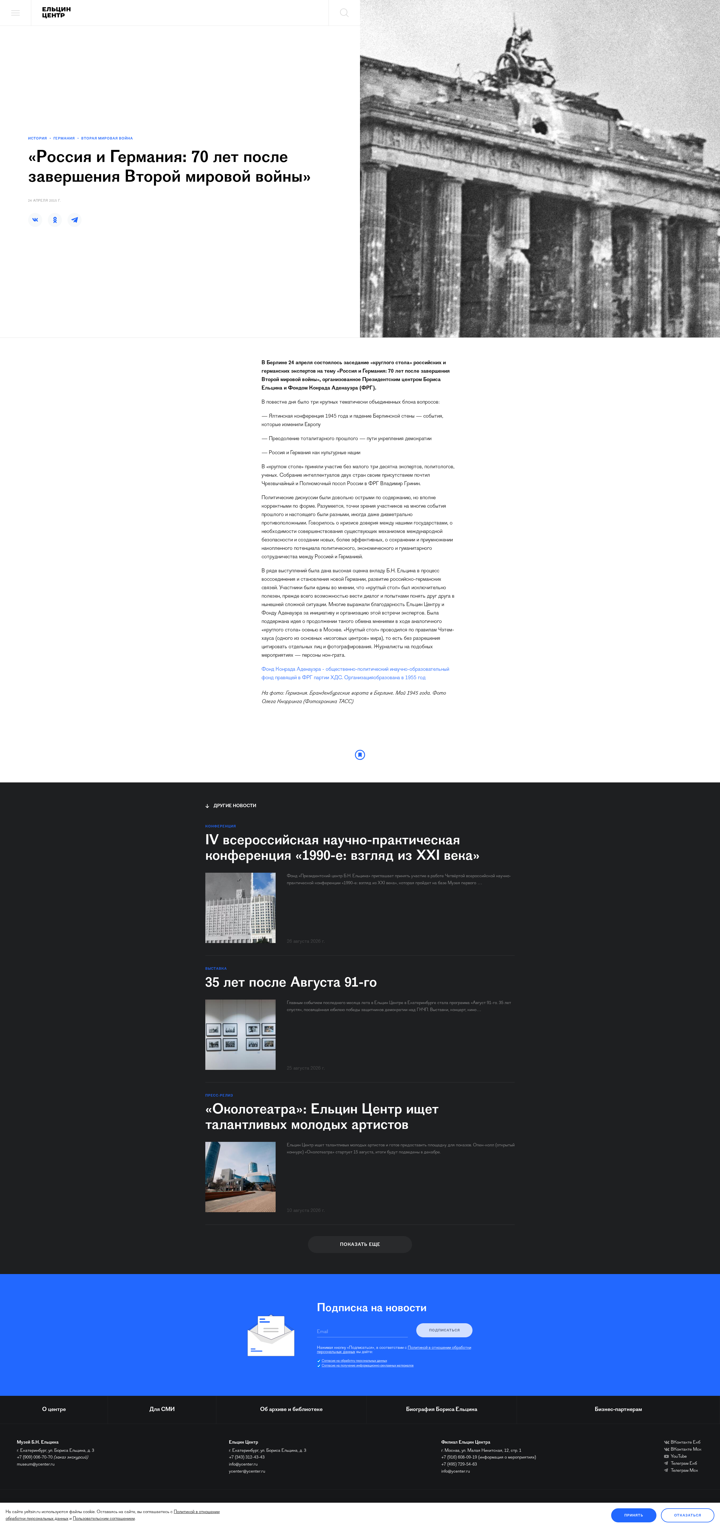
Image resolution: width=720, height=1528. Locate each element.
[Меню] (15, 13)
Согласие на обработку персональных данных (354, 1361)
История (37, 138)
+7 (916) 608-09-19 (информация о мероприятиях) (488, 1457)
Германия (64, 138)
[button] (35, 220)
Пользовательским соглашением (104, 1518)
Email (322, 1332)
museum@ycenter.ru (36, 1464)
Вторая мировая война (107, 138)
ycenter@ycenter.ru (247, 1471)
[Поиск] (344, 13)
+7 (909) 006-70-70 (35, 1457)
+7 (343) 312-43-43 (247, 1457)
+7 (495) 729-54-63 (459, 1464)
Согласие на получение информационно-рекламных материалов (368, 1365)
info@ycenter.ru (243, 1464)
